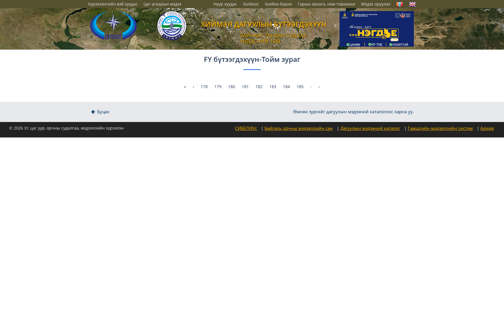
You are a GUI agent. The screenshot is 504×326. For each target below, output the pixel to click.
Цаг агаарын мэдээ (162, 4)
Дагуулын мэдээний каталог (370, 128)
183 (272, 86)
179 (217, 86)
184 (286, 86)
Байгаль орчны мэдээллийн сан (299, 128)
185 (300, 86)
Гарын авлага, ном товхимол (326, 4)
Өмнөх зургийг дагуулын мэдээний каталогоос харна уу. (353, 112)
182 (259, 86)
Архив (487, 128)
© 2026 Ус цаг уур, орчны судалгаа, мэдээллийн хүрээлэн (66, 128)
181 (245, 86)
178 (204, 86)
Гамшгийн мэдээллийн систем (440, 128)
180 (231, 86)
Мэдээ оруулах (375, 4)
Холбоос (251, 4)
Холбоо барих (278, 4)
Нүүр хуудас (225, 4)
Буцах (102, 112)
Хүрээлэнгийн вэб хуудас (113, 4)
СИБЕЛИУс (246, 128)
